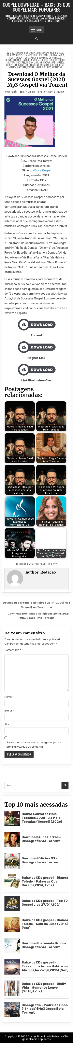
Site (6, 724)
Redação (12, 92)
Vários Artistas (53, 67)
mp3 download (48, 62)
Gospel (44, 60)
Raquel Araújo (35, 67)
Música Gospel (42, 170)
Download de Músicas (49, 57)
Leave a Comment (57, 92)
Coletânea (30, 57)
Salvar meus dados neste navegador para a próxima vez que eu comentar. (33, 744)
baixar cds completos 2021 (42, 564)
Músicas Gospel (17, 67)
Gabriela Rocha (31, 60)
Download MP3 (13, 60)
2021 (12, 52)
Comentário (12, 649)
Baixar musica (50, 52)
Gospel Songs (57, 60)
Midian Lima (32, 62)
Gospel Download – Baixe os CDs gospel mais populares (36, 7)
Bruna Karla (57, 55)
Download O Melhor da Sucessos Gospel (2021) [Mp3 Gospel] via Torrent (36, 79)
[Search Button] (36, 38)
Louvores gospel (15, 62)
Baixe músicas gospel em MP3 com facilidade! (35, 54)
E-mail (9, 710)
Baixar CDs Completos (28, 52)
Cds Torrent (16, 57)
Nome (9, 696)
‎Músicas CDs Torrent (52, 65)
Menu (39, 30)
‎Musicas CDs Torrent (27, 65)
